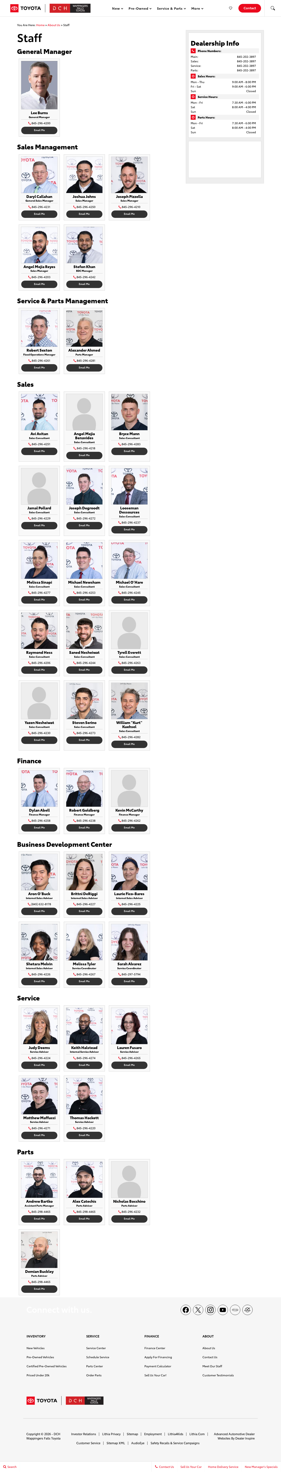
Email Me (39, 130)
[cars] (235, 1310)
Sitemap (132, 1434)
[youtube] (223, 1310)
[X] (198, 1310)
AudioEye (137, 1443)
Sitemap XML (116, 1443)
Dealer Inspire (245, 1438)
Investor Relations (83, 1434)
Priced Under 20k (38, 1375)
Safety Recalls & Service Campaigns (175, 1443)
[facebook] (186, 1310)
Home (40, 25)
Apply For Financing (158, 1357)
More (196, 9)
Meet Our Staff (212, 1366)
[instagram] (210, 1310)
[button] (273, 8)
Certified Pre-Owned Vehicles (47, 1366)
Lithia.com (197, 1434)
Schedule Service (97, 1357)
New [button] (116, 9)
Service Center (96, 1348)
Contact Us (209, 1357)
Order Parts (94, 1375)
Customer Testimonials (218, 1375)
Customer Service (88, 1443)
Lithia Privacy (111, 1434)
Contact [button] (250, 7)
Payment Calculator (157, 1366)
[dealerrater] (247, 1310)
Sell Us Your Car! (155, 1375)
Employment (153, 1434)
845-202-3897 (246, 57)
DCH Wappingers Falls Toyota (43, 1436)
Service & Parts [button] (170, 9)
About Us (54, 25)
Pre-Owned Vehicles (40, 1357)
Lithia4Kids (175, 1434)
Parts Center (94, 1366)
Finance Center (154, 1348)
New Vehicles (36, 1348)
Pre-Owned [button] (138, 9)
